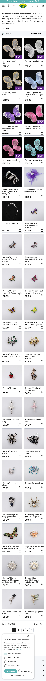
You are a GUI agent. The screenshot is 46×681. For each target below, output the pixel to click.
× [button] (31, 636)
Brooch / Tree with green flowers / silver (11, 355)
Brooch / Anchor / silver (9, 484)
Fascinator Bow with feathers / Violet (33, 191)
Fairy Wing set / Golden (9, 94)
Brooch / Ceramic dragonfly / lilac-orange (31, 225)
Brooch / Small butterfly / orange (34, 547)
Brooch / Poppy (9, 388)
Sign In (37, 6)
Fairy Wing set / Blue (33, 160)
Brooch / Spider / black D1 (9, 452)
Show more (7, 24)
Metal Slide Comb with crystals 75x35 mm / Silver (10, 192)
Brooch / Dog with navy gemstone (10, 516)
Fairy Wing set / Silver (33, 61)
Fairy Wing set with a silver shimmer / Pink (33, 127)
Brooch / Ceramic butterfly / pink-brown (34, 292)
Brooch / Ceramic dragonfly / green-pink (12, 292)
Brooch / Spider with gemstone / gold (33, 516)
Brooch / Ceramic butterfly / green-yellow (34, 324)
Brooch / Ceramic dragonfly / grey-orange (9, 259)
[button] (14, 6)
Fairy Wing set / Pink (11, 160)
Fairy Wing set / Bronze (9, 62)
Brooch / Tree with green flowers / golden (32, 356)
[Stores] (8, 5)
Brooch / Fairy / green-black (34, 613)
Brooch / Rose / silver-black (11, 613)
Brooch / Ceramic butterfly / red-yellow (11, 324)
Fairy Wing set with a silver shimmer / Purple (11, 128)
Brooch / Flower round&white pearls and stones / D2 (33, 580)
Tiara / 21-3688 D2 (10, 223)
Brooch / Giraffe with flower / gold (33, 389)
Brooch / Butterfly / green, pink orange (10, 547)
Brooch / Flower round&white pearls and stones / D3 (10, 580)
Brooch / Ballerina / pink (32, 421)
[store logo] (23, 6)
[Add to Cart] (20, 66)
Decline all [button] (25, 671)
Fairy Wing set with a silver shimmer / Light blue (33, 95)
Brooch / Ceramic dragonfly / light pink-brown (33, 259)
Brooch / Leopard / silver (32, 452)
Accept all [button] (11, 671)
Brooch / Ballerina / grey (10, 421)
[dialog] (18, 656)
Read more (19, 649)
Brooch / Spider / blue (33, 483)
